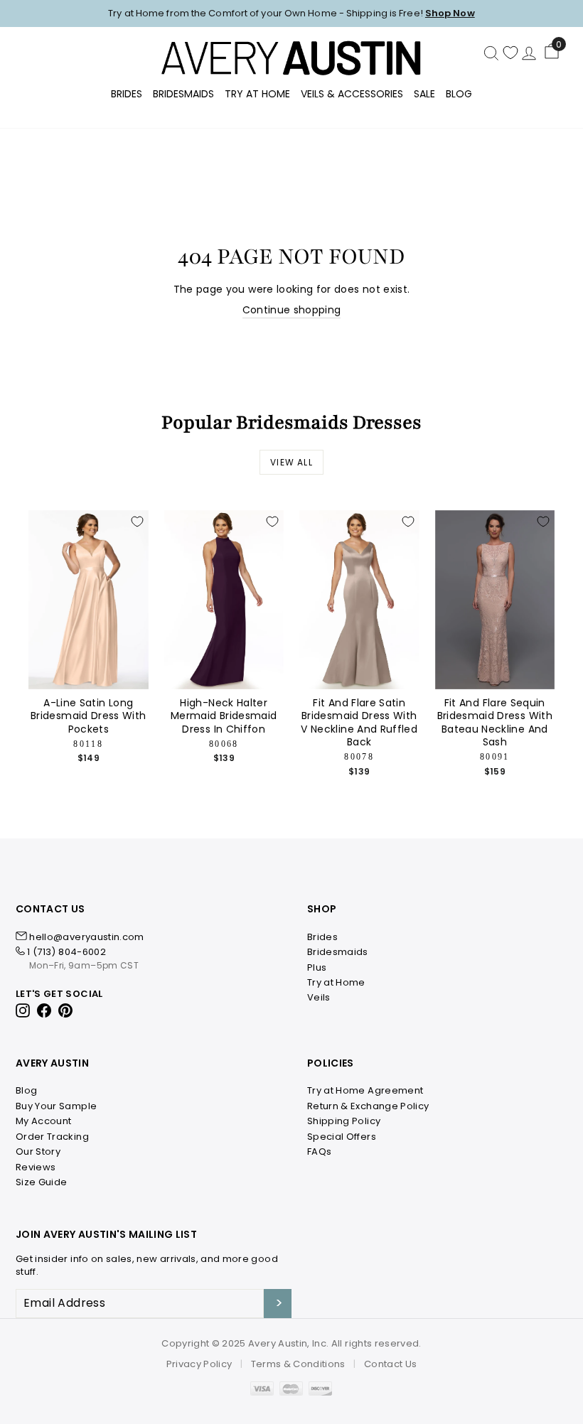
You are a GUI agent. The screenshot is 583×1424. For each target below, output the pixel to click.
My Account (44, 1121)
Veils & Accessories (352, 94)
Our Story (38, 1151)
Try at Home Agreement (365, 1090)
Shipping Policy (343, 1121)
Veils (319, 997)
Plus (316, 967)
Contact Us (390, 1364)
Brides (126, 94)
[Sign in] (529, 53)
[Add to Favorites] (137, 521)
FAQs (319, 1151)
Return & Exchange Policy (368, 1106)
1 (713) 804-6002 (66, 952)
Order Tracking (52, 1136)
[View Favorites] (510, 52)
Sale (424, 94)
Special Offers (341, 1136)
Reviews (35, 1167)
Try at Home (336, 982)
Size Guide (42, 1182)
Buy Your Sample (56, 1106)
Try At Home (257, 94)
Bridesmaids (183, 94)
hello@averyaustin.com (86, 937)
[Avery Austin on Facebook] (44, 1009)
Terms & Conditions (298, 1364)
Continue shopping (291, 310)
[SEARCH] (491, 52)
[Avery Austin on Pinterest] (65, 1009)
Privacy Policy (199, 1364)
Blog (459, 94)
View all (291, 462)
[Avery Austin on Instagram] (24, 1009)
